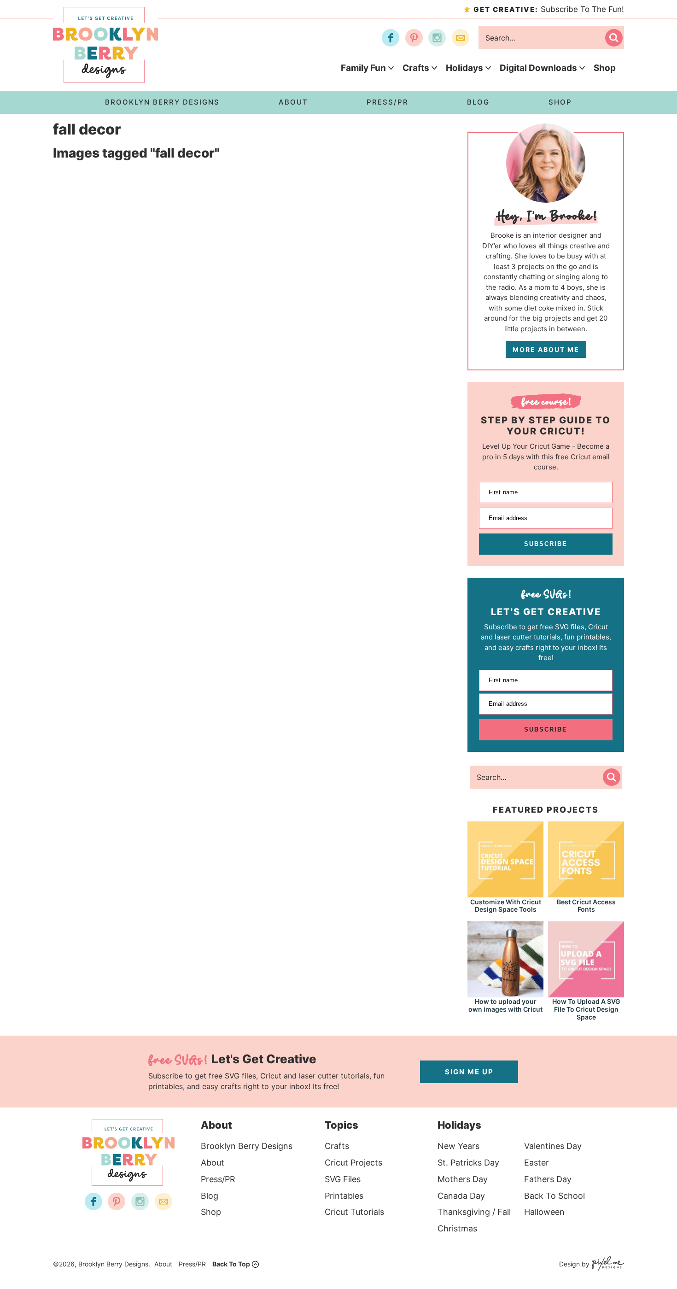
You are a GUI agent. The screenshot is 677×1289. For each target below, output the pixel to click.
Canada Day (461, 1196)
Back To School (554, 1196)
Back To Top (231, 1264)
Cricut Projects (353, 1162)
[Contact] (460, 38)
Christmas (457, 1228)
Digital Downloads (538, 68)
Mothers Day (463, 1179)
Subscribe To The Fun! (548, 9)
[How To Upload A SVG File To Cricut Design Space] (586, 993)
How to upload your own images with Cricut (505, 1005)
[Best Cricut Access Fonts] (586, 893)
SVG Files (343, 1179)
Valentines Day (553, 1146)
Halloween (544, 1212)
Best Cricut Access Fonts (586, 906)
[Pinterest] (414, 38)
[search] (614, 38)
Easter (536, 1162)
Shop (605, 68)
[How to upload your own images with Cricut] (505, 993)
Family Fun (363, 68)
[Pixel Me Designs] (606, 1264)
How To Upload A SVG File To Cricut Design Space (586, 1009)
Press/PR (218, 1179)
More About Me (546, 349)
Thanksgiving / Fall (474, 1212)
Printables (344, 1196)
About (212, 1162)
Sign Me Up (469, 1071)
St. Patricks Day (468, 1162)
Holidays (464, 68)
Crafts (416, 68)
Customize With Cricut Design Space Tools (505, 906)
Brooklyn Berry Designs (246, 1146)
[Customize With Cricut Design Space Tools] (505, 893)
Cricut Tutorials (354, 1212)
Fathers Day (548, 1179)
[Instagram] (437, 38)
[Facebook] (390, 38)
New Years (458, 1146)
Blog (209, 1196)
